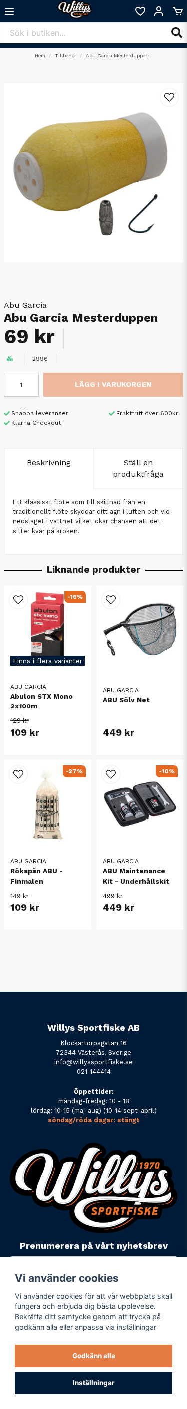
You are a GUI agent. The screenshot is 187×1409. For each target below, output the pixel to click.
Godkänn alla (93, 1356)
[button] (169, 97)
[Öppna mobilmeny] (9, 11)
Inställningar (94, 1383)
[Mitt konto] (158, 11)
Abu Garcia (25, 305)
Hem (40, 55)
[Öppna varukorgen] (177, 11)
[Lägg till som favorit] (139, 11)
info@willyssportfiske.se (93, 1062)
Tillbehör (65, 55)
